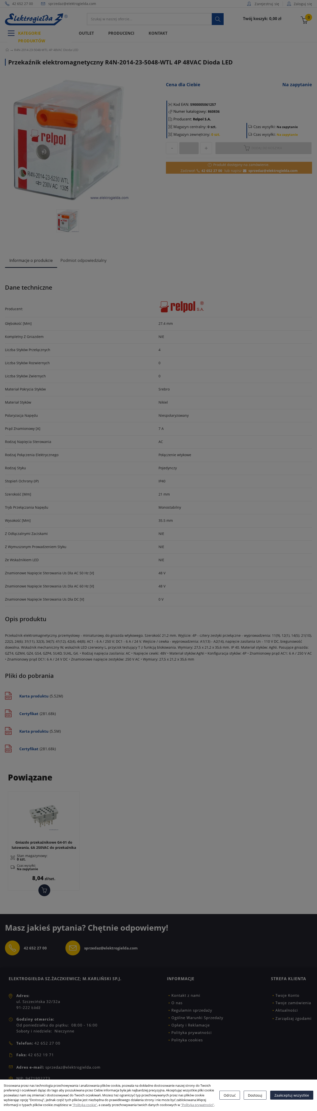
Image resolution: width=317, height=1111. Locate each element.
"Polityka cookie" (84, 1105)
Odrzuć (230, 1095)
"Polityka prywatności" (197, 1105)
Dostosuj (255, 1095)
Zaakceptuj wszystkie (291, 1095)
